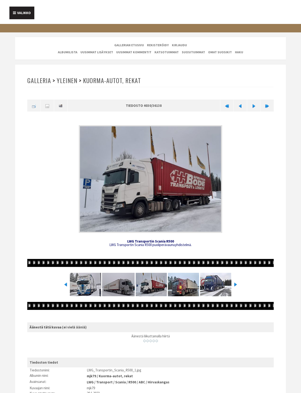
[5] (156, 339)
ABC (142, 379)
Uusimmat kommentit (133, 52)
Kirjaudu (179, 45)
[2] (147, 339)
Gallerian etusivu (129, 45)
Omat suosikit (220, 52)
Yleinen (66, 80)
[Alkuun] (227, 105)
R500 (132, 379)
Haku (239, 52)
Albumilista (67, 52)
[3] (150, 339)
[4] (153, 339)
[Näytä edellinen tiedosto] (240, 105)
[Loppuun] (267, 105)
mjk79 (91, 374)
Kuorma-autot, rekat (110, 80)
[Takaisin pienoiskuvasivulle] (34, 105)
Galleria (39, 80)
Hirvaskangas (158, 379)
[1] (144, 339)
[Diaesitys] (60, 105)
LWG (90, 379)
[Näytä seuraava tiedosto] (254, 105)
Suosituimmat (193, 52)
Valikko (24, 13)
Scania (120, 379)
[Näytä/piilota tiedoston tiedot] (47, 105)
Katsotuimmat (166, 52)
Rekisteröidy (158, 45)
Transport (104, 379)
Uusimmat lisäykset (96, 52)
